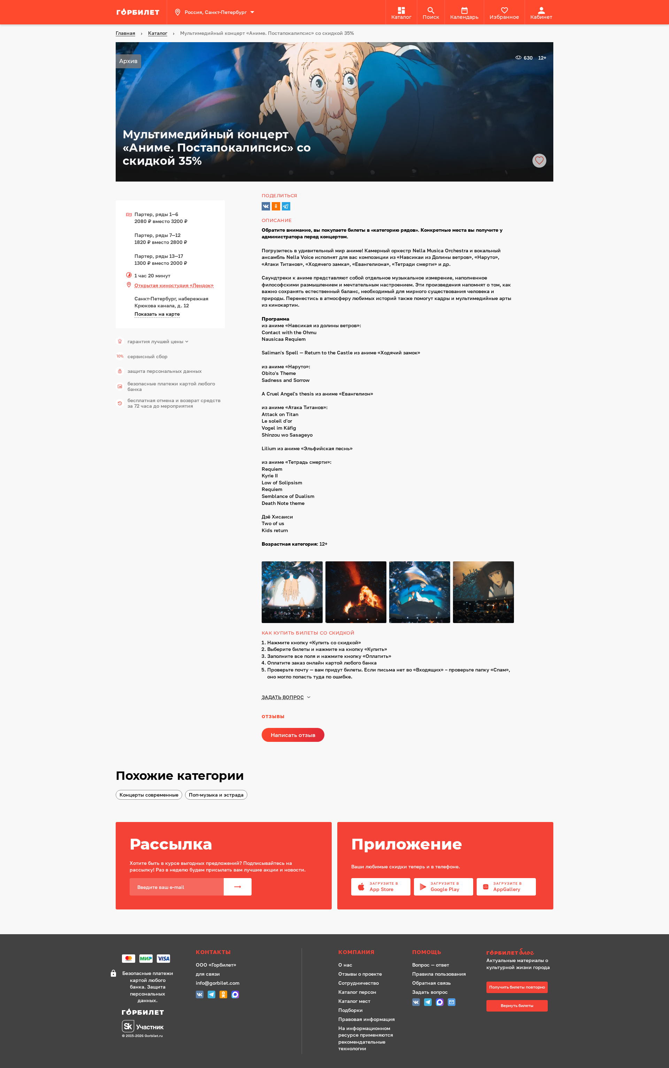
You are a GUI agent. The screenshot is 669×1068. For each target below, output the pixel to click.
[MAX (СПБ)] (235, 995)
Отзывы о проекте (360, 974)
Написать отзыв (293, 734)
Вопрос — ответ (430, 965)
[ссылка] (139, 12)
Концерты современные (149, 795)
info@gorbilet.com (217, 983)
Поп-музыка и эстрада (216, 795)
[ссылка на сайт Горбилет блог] (520, 952)
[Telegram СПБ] (211, 995)
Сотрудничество (358, 983)
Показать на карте (157, 314)
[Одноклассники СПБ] (223, 995)
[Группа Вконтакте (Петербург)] (199, 995)
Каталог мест (354, 1001)
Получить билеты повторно (517, 987)
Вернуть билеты (517, 1005)
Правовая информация (366, 1019)
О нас (345, 965)
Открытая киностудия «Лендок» (174, 285)
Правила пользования (439, 974)
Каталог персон (357, 992)
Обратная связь (431, 983)
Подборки (350, 1010)
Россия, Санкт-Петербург (216, 12)
